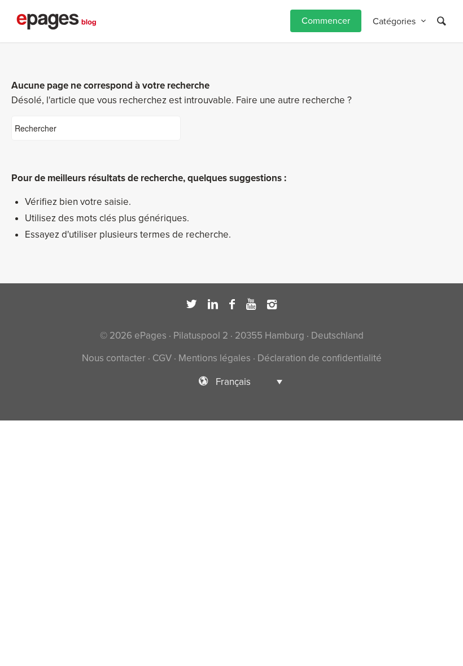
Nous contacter (114, 358)
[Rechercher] (441, 21)
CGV (162, 358)
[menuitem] (326, 21)
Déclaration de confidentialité (319, 358)
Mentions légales (214, 358)
